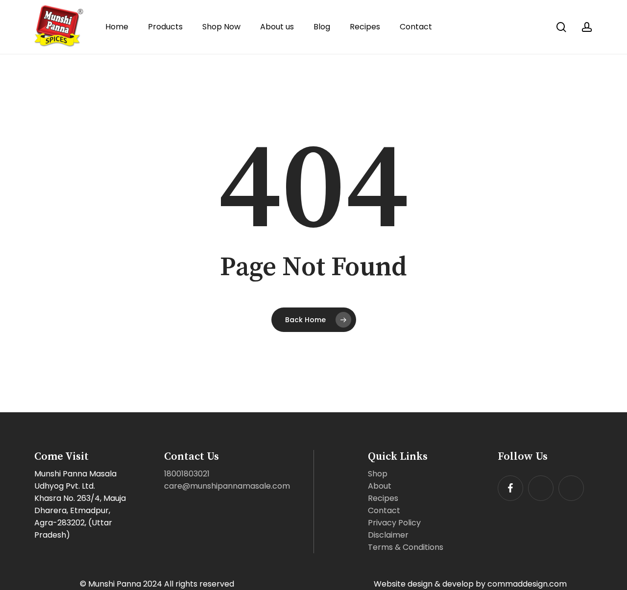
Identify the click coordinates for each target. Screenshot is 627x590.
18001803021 (187, 473)
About (379, 486)
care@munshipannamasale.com (227, 486)
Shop (377, 473)
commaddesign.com (527, 584)
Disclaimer (388, 535)
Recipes (383, 498)
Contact (384, 510)
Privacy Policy (394, 522)
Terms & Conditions (405, 547)
